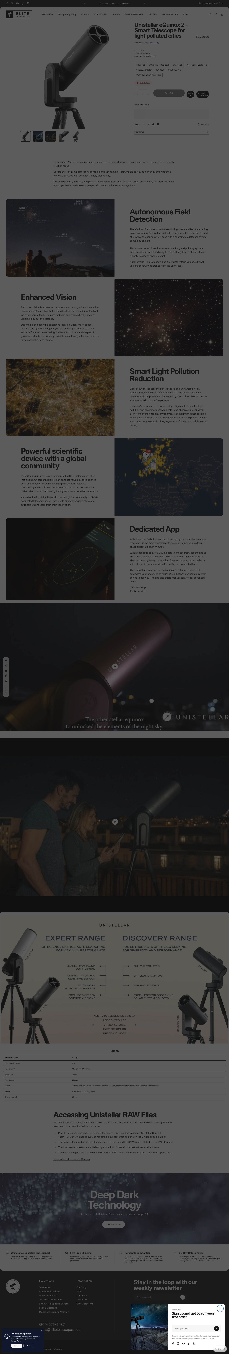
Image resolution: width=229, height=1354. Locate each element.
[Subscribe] (216, 1328)
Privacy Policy (16, 1341)
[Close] (220, 1308)
